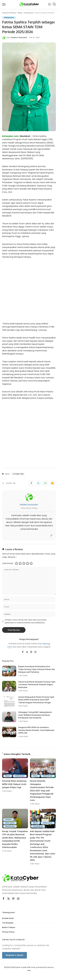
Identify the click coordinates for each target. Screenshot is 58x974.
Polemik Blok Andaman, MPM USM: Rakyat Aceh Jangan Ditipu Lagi (14, 784)
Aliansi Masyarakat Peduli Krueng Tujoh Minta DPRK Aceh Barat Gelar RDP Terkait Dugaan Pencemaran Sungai (36, 700)
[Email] (52, 483)
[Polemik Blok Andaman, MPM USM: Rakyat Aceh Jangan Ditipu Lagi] (15, 768)
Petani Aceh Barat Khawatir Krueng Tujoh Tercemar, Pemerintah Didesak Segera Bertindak (36, 684)
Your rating (7, 563)
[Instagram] (35, 652)
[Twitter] (38, 483)
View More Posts (29, 508)
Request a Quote (14, 955)
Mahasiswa (9, 17)
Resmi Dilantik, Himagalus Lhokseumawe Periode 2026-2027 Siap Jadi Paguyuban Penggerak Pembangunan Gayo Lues (42, 790)
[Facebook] (31, 483)
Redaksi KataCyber (19, 37)
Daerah (8, 819)
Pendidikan (38, 826)
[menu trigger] (4, 4)
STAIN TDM (19, 474)
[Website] (51, 535)
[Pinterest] (31, 652)
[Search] (54, 4)
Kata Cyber (9, 823)
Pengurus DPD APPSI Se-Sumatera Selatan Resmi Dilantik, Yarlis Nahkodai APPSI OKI (36, 730)
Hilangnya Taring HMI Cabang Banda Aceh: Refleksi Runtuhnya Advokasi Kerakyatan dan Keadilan (35, 715)
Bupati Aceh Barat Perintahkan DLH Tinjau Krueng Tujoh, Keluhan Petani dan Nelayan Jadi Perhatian (36, 669)
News (7, 776)
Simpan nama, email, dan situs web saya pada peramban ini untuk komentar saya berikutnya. (25, 621)
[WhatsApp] (45, 483)
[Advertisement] (29, 292)
